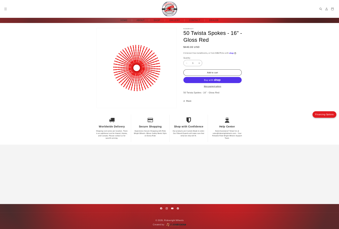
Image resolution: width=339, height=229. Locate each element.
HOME (124, 20)
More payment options (212, 86)
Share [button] (188, 101)
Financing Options (324, 114)
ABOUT (140, 20)
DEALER (213, 20)
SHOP (157, 20)
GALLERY (174, 20)
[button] (5, 9)
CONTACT (194, 20)
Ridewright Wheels (174, 220)
